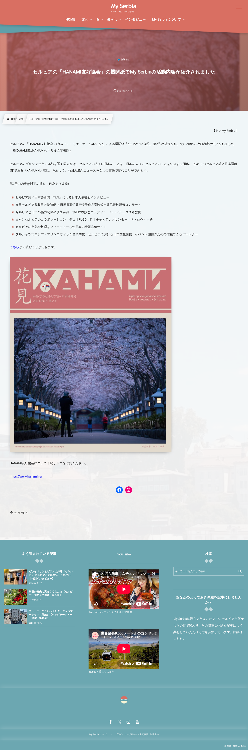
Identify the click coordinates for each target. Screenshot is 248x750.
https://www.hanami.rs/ (26, 476)
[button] (237, 5)
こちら (14, 247)
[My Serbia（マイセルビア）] (124, 6)
